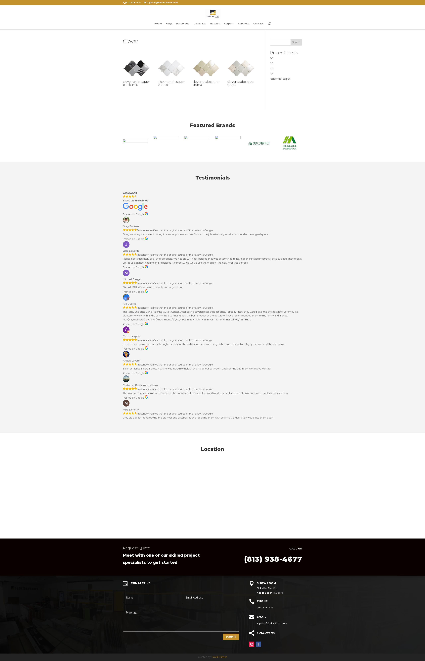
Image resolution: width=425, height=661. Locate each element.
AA (271, 73)
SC (271, 58)
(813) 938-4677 (273, 558)
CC (271, 63)
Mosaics (215, 23)
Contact (258, 23)
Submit (230, 636)
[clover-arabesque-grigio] (241, 78)
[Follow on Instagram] (251, 644)
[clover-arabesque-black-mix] (136, 78)
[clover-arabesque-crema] (206, 78)
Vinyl (169, 23)
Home (158, 23)
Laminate (199, 23)
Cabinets (243, 23)
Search (296, 42)
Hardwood (182, 23)
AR (271, 68)
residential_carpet (280, 78)
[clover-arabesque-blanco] (171, 78)
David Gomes (219, 657)
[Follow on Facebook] (258, 644)
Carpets (229, 23)
